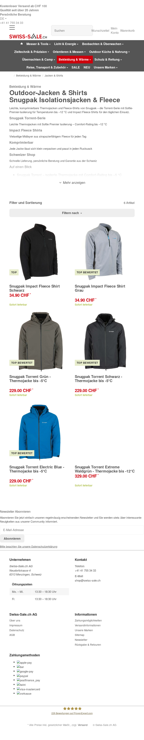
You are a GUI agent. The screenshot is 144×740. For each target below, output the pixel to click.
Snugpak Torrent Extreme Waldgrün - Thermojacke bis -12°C (105, 469)
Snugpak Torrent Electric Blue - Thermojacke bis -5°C (36, 469)
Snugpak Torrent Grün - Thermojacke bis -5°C (30, 378)
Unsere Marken (104, 67)
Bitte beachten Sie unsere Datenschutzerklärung (28, 546)
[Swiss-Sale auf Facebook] (76, 586)
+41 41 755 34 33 (11, 22)
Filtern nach (71, 213)
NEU (87, 67)
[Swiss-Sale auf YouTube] (84, 586)
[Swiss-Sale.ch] (28, 36)
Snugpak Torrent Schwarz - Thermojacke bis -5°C (98, 378)
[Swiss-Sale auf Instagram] (93, 586)
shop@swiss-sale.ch (87, 580)
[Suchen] (88, 30)
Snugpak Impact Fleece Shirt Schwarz (34, 288)
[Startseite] (10, 75)
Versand (83, 725)
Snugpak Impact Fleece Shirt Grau (100, 288)
